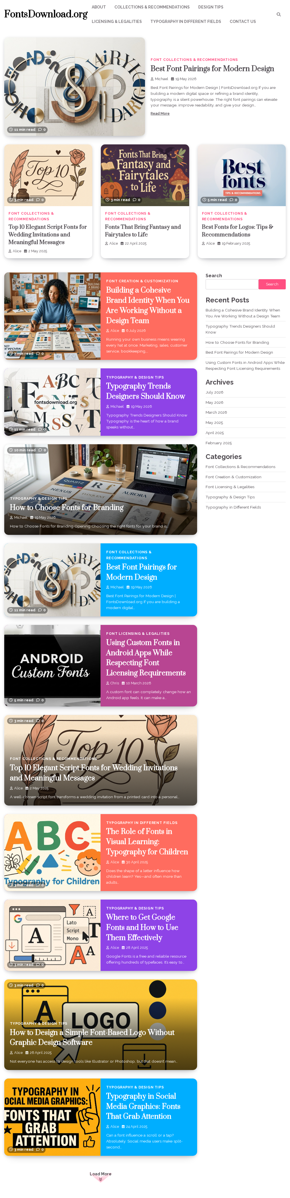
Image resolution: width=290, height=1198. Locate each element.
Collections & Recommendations (152, 7)
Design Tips (210, 7)
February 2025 (219, 443)
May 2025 (214, 422)
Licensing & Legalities (117, 21)
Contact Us (243, 21)
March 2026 (216, 412)
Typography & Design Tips (135, 377)
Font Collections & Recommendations (194, 59)
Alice (17, 251)
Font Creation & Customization (142, 281)
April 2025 (215, 432)
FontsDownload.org (46, 14)
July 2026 (214, 392)
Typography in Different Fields (185, 21)
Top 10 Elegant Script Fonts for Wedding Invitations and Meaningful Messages (47, 235)
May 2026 (214, 402)
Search (214, 275)
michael (161, 79)
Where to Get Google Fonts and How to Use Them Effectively (142, 928)
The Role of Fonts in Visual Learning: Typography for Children (147, 842)
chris (114, 683)
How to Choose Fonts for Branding (66, 507)
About (99, 7)
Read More (160, 113)
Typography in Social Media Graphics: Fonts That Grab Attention (143, 1107)
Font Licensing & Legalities (138, 633)
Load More (101, 1174)
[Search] (278, 14)
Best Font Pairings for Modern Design (212, 69)
